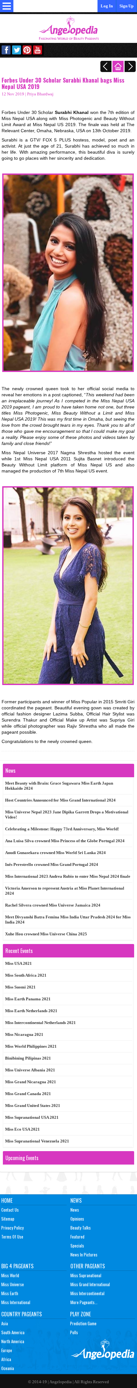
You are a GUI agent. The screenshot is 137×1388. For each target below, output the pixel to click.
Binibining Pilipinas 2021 (28, 1058)
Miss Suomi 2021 (20, 987)
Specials (77, 1245)
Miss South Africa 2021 (26, 975)
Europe (6, 1350)
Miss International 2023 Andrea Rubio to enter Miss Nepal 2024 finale (67, 876)
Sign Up (126, 6)
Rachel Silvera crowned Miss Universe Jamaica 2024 (52, 905)
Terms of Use (12, 1236)
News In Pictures (83, 1254)
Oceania (7, 1368)
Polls (74, 1332)
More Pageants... (83, 1302)
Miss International (15, 1302)
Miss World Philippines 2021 (31, 1046)
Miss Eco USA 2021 (22, 1129)
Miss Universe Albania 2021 (30, 1070)
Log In (107, 6)
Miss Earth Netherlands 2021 (31, 1010)
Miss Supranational (85, 1275)
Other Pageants (87, 1266)
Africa (6, 1359)
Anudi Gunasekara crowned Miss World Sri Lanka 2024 (55, 852)
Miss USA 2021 (18, 963)
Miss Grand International (90, 1284)
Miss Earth (9, 1293)
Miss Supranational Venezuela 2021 (37, 1141)
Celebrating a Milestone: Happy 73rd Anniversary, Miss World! (62, 829)
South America (13, 1332)
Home (6, 1200)
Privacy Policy (12, 1227)
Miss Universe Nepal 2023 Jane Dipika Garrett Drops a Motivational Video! (66, 814)
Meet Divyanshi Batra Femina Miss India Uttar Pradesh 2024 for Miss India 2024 (68, 919)
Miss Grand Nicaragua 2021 (30, 1081)
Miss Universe (12, 1284)
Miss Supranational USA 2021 (32, 1117)
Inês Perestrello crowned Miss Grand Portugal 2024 (51, 864)
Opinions (77, 1218)
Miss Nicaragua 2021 (24, 1034)
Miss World (10, 1275)
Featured (77, 1236)
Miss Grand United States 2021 (32, 1105)
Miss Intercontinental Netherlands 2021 (40, 1022)
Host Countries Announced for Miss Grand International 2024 (60, 800)
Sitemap (7, 1218)
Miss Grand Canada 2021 (28, 1093)
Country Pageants (21, 1314)
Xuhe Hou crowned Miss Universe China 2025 (46, 934)
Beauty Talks (80, 1227)
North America (12, 1341)
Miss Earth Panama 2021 (28, 999)
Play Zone (80, 1314)
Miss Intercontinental (87, 1293)
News (76, 1200)
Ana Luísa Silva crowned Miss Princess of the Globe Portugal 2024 (65, 840)
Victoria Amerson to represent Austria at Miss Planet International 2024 (64, 891)
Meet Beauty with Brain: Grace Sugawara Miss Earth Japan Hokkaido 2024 (59, 786)
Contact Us (10, 1209)
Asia (4, 1323)
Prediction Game (83, 1323)
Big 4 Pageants (17, 1266)
